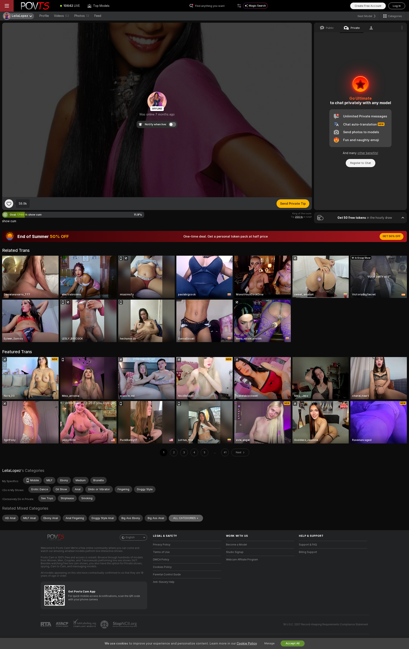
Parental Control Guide (167, 574)
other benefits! (367, 153)
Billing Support (308, 552)
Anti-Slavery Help (163, 581)
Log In (397, 5)
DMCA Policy (161, 559)
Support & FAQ (308, 544)
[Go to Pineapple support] (104, 624)
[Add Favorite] (9, 203)
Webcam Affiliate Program (242, 559)
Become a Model (236, 544)
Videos (61, 16)
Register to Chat (360, 163)
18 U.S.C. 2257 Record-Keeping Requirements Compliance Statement (325, 624)
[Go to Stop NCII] (125, 624)
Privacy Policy (161, 544)
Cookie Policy (247, 643)
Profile (44, 16)
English (130, 537)
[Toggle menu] (7, 6)
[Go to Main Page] (35, 6)
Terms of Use (161, 552)
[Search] (239, 6)
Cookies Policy (162, 567)
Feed (97, 16)
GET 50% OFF (391, 236)
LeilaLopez (11, 470)
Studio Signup (234, 552)
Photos (81, 16)
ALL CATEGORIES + (186, 518)
